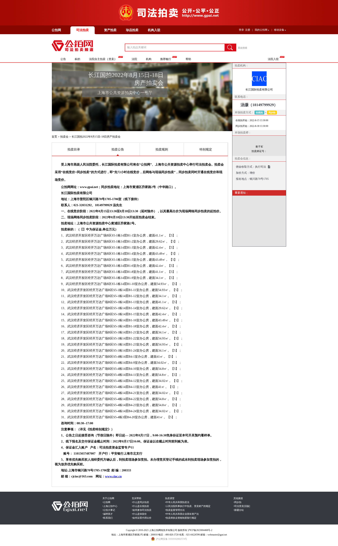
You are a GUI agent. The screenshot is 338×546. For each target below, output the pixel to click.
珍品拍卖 (132, 30)
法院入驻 (273, 59)
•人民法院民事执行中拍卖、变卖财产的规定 (187, 506)
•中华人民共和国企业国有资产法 (182, 514)
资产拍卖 (110, 30)
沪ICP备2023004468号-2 (200, 530)
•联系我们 (107, 517)
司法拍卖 (82, 30)
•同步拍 (237, 502)
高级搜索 (242, 48)
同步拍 (271, 112)
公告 (63, 59)
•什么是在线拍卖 (140, 506)
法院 (134, 59)
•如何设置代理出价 (141, 517)
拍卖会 (64, 136)
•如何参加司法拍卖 (141, 510)
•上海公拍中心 (109, 506)
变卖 (111, 59)
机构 (148, 59)
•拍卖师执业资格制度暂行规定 (180, 517)
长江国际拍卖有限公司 (259, 89)
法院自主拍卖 (97, 59)
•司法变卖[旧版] (242, 506)
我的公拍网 (261, 29)
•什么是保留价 (139, 514)
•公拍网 (106, 502)
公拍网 (56, 30)
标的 (77, 59)
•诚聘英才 (107, 514)
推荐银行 (165, 59)
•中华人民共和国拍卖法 (177, 502)
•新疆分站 (239, 510)
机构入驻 (154, 30)
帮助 (188, 59)
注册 (247, 29)
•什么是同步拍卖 (140, 502)
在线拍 (259, 112)
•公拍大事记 (108, 510)
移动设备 (279, 29)
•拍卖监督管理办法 (175, 510)
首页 (54, 136)
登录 (241, 29)
